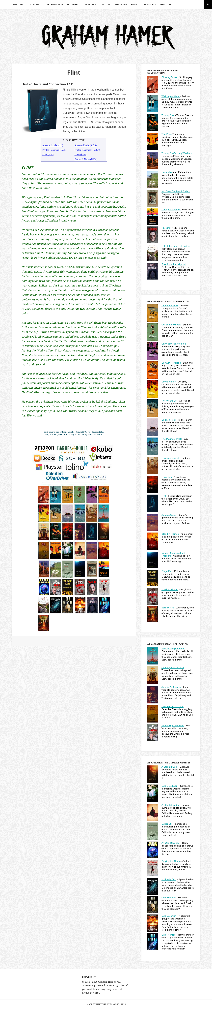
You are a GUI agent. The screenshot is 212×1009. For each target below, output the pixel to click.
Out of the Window (171, 324)
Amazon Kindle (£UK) (52, 145)
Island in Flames (170, 534)
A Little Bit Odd (169, 766)
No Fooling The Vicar (172, 725)
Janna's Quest (169, 515)
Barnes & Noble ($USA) (86, 159)
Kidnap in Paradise (171, 209)
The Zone (166, 134)
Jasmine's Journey (171, 687)
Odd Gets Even (169, 786)
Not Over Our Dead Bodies (175, 191)
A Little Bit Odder (170, 805)
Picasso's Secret (170, 458)
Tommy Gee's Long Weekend (176, 153)
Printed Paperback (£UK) (54, 150)
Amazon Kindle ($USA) (86, 145)
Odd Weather (168, 897)
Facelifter (166, 227)
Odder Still (166, 823)
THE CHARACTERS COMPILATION (62, 4)
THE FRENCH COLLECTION (96, 4)
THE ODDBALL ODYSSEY (127, 4)
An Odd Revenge (170, 843)
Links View (167, 172)
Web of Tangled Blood (173, 648)
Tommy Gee (167, 115)
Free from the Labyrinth (173, 264)
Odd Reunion (168, 934)
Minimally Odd (168, 879)
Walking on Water (170, 96)
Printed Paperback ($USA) (87, 150)
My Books (35, 4)
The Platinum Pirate (171, 439)
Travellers (166, 477)
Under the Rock (169, 305)
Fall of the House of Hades (175, 246)
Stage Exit (166, 571)
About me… (18, 4)
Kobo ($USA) (81, 154)
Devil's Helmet (168, 381)
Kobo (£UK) (47, 154)
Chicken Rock (168, 419)
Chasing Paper (169, 77)
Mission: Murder (169, 589)
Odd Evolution (168, 915)
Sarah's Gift (167, 607)
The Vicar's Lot (169, 400)
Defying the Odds (170, 861)
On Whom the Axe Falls (173, 343)
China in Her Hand (171, 362)
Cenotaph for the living (173, 667)
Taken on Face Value (172, 706)
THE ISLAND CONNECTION (157, 4)
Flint (163, 496)
